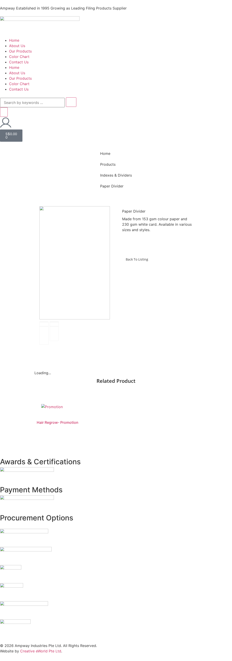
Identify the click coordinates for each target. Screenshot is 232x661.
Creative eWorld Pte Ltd (40, 651)
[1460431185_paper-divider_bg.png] (74, 262)
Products (108, 164)
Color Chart (19, 56)
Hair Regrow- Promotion (57, 422)
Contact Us (19, 62)
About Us (17, 45)
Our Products (20, 51)
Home (14, 40)
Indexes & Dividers (116, 175)
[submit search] (71, 102)
